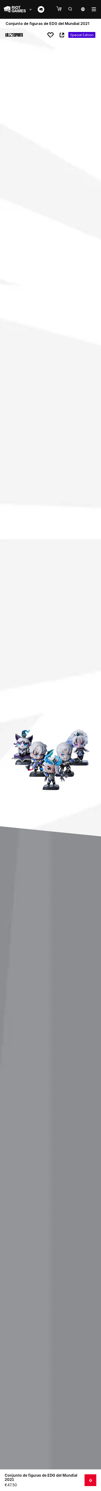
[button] (61, 9)
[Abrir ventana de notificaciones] (90, 1480)
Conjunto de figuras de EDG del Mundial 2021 (41, 1477)
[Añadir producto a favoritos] (50, 35)
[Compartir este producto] (61, 35)
